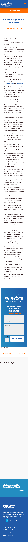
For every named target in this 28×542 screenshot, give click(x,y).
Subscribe (17, 338)
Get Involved (19, 490)
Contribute (14, 10)
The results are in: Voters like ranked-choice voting (13, 444)
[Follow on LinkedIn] (13, 520)
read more (5, 398)
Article (13, 378)
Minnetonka (20, 83)
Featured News (20, 449)
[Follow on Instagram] (10, 520)
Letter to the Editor (7, 451)
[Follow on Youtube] (16, 520)
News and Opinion (12, 380)
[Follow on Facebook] (4, 520)
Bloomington (10, 83)
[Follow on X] (7, 520)
